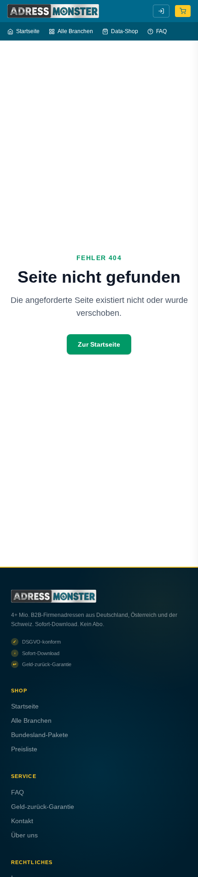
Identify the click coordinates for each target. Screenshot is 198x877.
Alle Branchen (75, 31)
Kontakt (22, 821)
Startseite (28, 31)
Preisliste (24, 749)
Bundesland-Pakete (39, 734)
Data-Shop (124, 31)
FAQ (161, 31)
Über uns (24, 835)
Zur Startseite (99, 344)
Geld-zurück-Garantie (42, 806)
